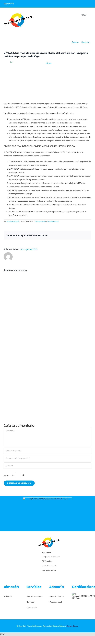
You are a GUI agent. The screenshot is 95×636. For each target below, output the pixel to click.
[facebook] (68, 2)
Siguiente (85, 42)
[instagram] (48, 576)
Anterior (75, 42)
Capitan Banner (72, 626)
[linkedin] (72, 2)
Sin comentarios (53, 221)
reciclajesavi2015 (13, 221)
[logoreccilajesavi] (18, 13)
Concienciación (40, 221)
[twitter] (45, 576)
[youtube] (56, 576)
